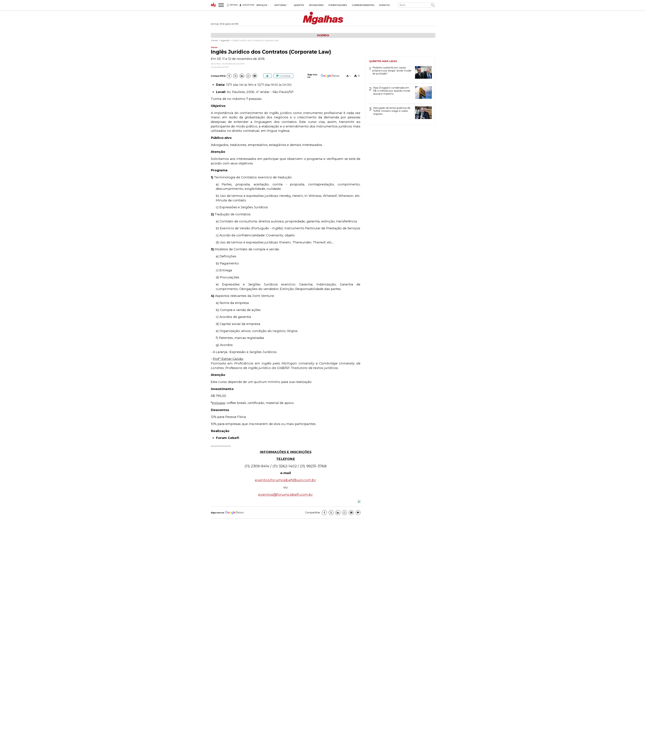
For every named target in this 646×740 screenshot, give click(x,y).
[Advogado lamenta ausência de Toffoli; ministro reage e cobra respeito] (422, 113)
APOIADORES (316, 5)
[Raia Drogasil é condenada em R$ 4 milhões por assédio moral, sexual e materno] (422, 93)
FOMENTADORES (338, 5)
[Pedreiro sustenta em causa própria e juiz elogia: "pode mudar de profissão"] (422, 73)
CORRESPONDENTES (363, 5)
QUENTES (299, 5)
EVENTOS (384, 5)
